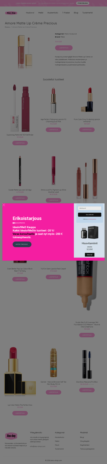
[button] (22, 244)
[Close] (3, 204)
